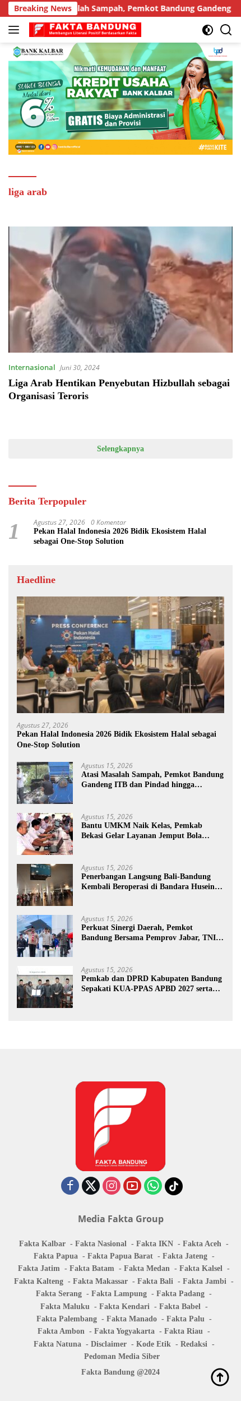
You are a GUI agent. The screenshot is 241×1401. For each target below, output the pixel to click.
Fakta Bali (155, 1281)
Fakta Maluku (65, 1306)
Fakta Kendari (124, 1306)
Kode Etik (153, 1344)
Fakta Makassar (100, 1281)
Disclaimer (109, 1344)
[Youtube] (132, 1186)
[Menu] (16, 29)
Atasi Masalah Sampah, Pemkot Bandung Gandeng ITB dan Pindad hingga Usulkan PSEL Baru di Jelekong (152, 780)
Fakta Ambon (61, 1331)
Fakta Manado (131, 1319)
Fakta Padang (180, 1293)
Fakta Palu (185, 1319)
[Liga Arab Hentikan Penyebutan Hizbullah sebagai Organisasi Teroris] (120, 289)
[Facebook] (70, 1186)
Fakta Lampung (119, 1293)
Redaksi (193, 1344)
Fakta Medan (147, 1268)
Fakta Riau (183, 1331)
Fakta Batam (91, 1268)
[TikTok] (174, 1186)
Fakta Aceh (202, 1244)
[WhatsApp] (153, 1186)
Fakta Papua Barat (120, 1256)
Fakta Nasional (101, 1244)
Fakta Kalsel (201, 1268)
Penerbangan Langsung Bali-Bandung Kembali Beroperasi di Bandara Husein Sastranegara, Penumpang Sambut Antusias (148, 882)
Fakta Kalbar (42, 1244)
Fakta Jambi (204, 1281)
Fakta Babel (180, 1306)
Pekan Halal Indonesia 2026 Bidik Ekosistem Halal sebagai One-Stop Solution (120, 536)
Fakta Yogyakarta (124, 1331)
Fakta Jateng (185, 1256)
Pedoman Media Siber (122, 1356)
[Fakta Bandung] (83, 29)
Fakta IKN (154, 1244)
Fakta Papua (56, 1256)
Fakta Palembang (66, 1319)
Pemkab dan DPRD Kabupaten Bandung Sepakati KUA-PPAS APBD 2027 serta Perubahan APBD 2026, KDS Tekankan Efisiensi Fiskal (151, 984)
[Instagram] (112, 1186)
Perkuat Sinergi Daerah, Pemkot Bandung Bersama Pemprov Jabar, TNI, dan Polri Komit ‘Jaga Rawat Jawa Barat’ (149, 933)
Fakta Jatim (39, 1268)
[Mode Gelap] (207, 30)
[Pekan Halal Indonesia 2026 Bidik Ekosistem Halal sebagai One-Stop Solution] (120, 655)
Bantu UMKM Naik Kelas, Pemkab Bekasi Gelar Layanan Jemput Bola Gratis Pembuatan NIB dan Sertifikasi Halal (146, 831)
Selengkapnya (120, 449)
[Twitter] (91, 1186)
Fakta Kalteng (38, 1281)
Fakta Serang (59, 1293)
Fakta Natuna (57, 1344)
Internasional (31, 367)
